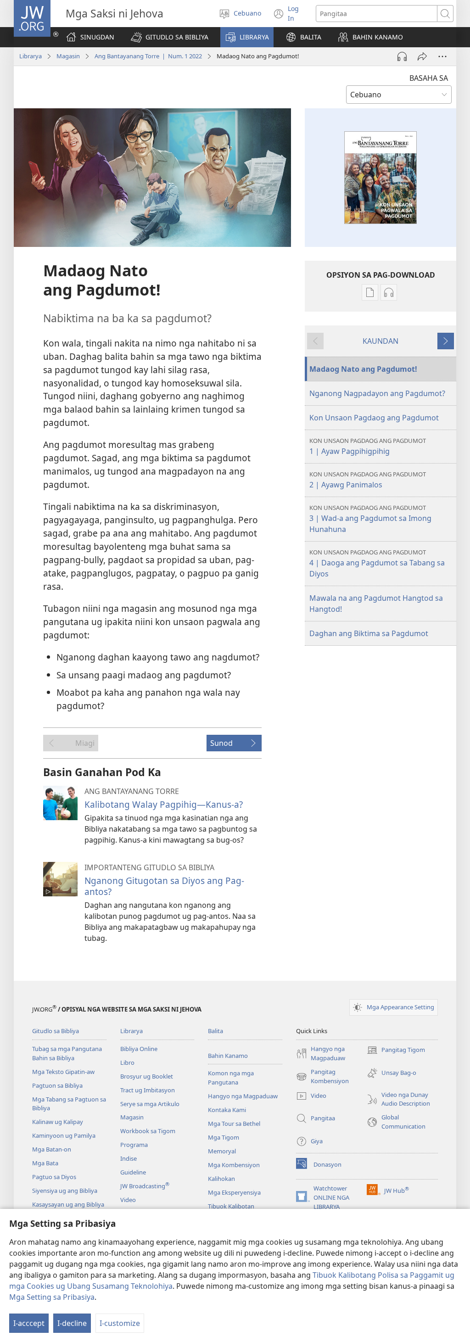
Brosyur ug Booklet (146, 1076)
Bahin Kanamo (228, 1055)
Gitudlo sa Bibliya (55, 1031)
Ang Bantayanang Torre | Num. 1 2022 (148, 56)
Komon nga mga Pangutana (231, 1077)
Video (128, 1200)
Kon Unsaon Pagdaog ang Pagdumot (374, 418)
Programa (134, 1145)
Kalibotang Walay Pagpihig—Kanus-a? (163, 804)
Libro (127, 1062)
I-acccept (29, 1323)
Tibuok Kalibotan (231, 1206)
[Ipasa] (422, 56)
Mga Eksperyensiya (234, 1192)
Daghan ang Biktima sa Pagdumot (368, 633)
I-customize (120, 1323)
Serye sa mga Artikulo (149, 1104)
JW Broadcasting (144, 1186)
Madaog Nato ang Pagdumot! (363, 369)
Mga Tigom (223, 1137)
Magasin (68, 56)
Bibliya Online (138, 1049)
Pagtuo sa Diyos (54, 1177)
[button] (169, 37)
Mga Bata (45, 1163)
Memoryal (222, 1151)
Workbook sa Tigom (147, 1131)
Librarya (30, 56)
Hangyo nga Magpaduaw (243, 1096)
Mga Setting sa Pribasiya (52, 1297)
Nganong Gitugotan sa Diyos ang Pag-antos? (164, 886)
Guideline (133, 1172)
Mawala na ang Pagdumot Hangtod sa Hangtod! (376, 603)
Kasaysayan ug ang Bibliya (68, 1204)
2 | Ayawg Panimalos (367, 480)
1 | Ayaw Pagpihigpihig (367, 446)
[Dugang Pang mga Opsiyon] (442, 56)
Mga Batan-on (51, 1149)
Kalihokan (221, 1178)
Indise (128, 1158)
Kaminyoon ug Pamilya (63, 1135)
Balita (215, 1031)
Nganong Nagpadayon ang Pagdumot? (377, 393)
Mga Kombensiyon (234, 1165)
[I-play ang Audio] (402, 56)
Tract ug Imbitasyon (147, 1090)
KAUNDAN (380, 341)
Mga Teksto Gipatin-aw (63, 1072)
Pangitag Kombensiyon (322, 1077)
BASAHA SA (428, 78)
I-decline (72, 1323)
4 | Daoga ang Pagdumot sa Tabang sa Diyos (377, 563)
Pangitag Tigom (396, 1051)
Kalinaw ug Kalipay (57, 1122)
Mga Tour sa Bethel (234, 1123)
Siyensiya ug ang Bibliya (64, 1190)
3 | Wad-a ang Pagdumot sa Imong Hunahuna (370, 518)
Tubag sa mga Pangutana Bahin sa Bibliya (67, 1053)
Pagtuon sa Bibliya (57, 1085)
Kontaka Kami (227, 1110)
